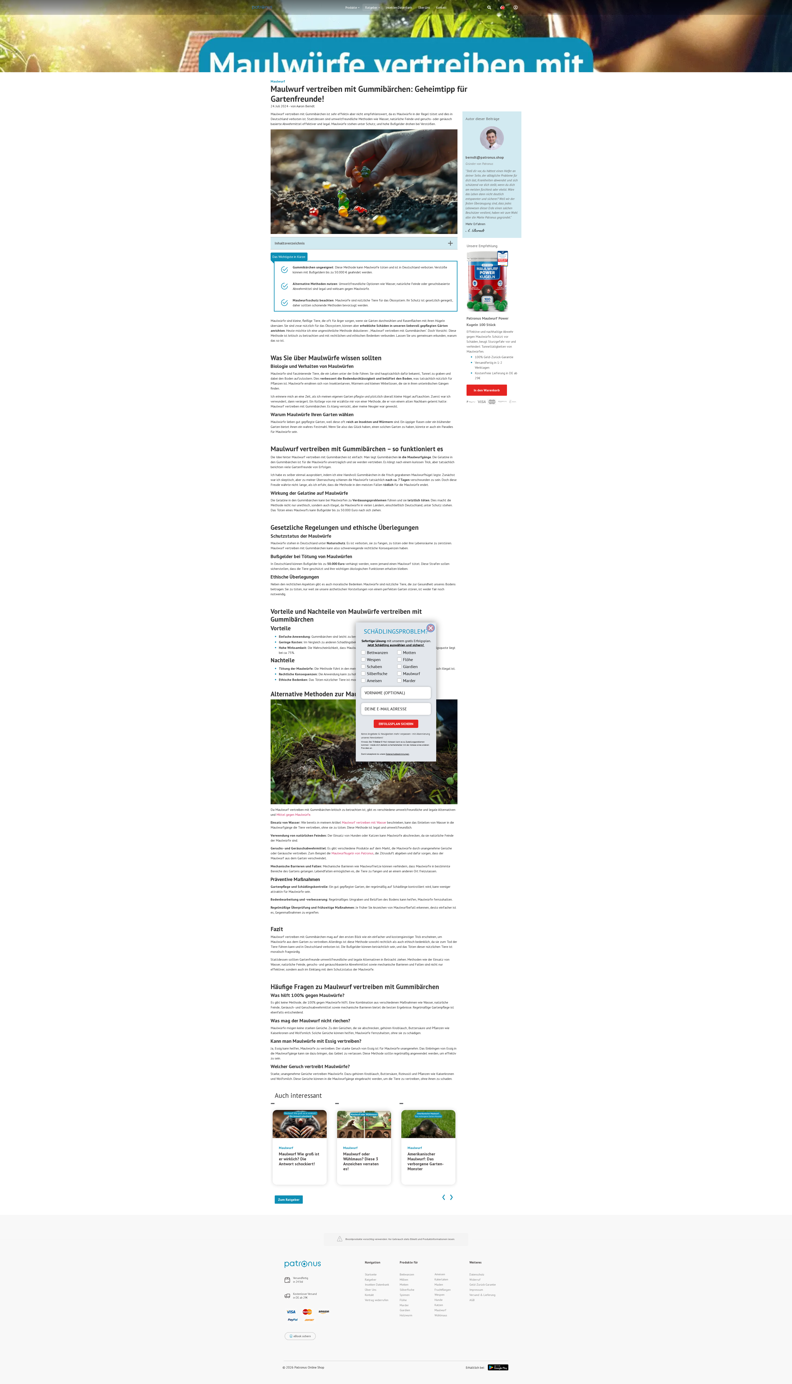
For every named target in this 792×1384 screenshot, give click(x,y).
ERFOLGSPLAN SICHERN (396, 724)
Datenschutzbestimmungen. (397, 754)
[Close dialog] (431, 628)
